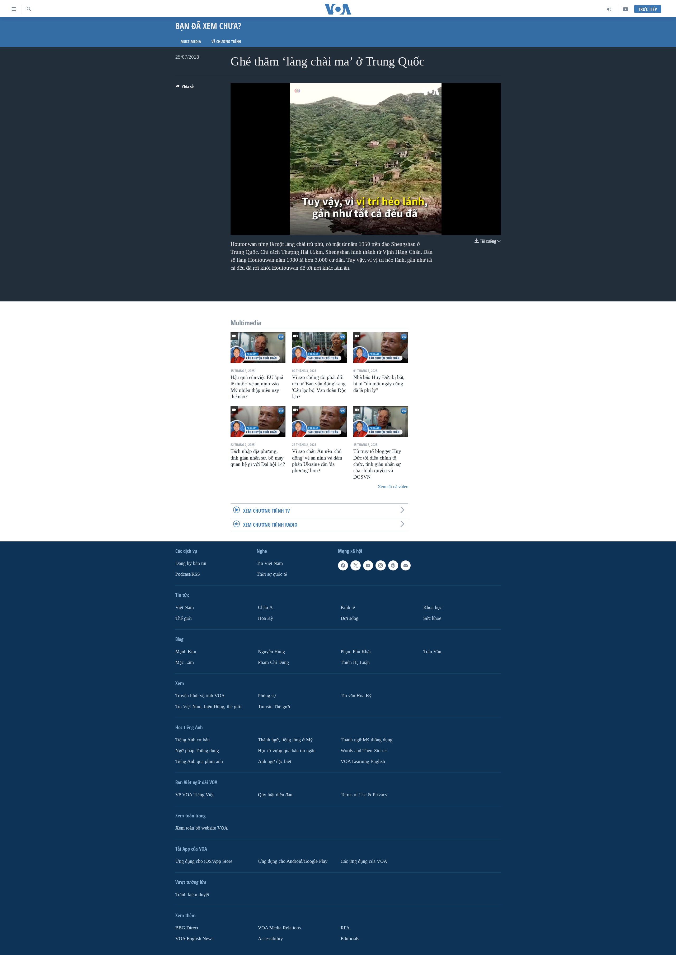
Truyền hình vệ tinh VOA (200, 696)
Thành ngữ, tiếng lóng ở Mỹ (285, 740)
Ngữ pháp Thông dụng (197, 751)
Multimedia (191, 41)
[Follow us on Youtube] (368, 565)
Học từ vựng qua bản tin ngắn (287, 751)
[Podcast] (393, 565)
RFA (345, 928)
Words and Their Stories (364, 751)
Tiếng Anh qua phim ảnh (199, 762)
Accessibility (270, 939)
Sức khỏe (432, 618)
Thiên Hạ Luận (355, 662)
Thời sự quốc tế (272, 574)
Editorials (350, 939)
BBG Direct (186, 928)
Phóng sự (267, 696)
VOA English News (194, 939)
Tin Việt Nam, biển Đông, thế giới (208, 707)
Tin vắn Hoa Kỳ (356, 696)
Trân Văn (432, 652)
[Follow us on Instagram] (380, 565)
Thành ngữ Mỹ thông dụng (366, 740)
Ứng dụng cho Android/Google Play (292, 861)
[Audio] (609, 9)
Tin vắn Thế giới (274, 707)
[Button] (185, 88)
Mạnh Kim (185, 652)
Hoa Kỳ (265, 618)
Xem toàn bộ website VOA (201, 828)
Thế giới (183, 618)
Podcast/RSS (187, 574)
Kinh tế (348, 608)
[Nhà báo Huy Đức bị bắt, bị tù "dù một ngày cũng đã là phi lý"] (380, 347)
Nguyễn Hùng (271, 652)
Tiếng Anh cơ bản (192, 740)
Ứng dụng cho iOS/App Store (203, 861)
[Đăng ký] (406, 565)
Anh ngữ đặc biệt (274, 762)
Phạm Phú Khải (356, 652)
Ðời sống (349, 618)
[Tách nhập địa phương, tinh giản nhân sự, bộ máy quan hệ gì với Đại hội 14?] (258, 421)
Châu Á (265, 608)
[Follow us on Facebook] (343, 565)
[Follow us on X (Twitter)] (355, 565)
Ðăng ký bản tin (190, 563)
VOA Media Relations (279, 928)
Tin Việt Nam (270, 563)
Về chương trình (226, 41)
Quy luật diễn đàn (275, 795)
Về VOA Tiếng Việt (194, 795)
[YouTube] (625, 9)
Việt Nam (184, 608)
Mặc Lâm (184, 662)
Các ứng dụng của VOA (364, 861)
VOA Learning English (363, 762)
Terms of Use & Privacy (364, 795)
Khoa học (432, 608)
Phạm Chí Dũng (273, 662)
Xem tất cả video (393, 487)
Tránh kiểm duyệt (192, 895)
